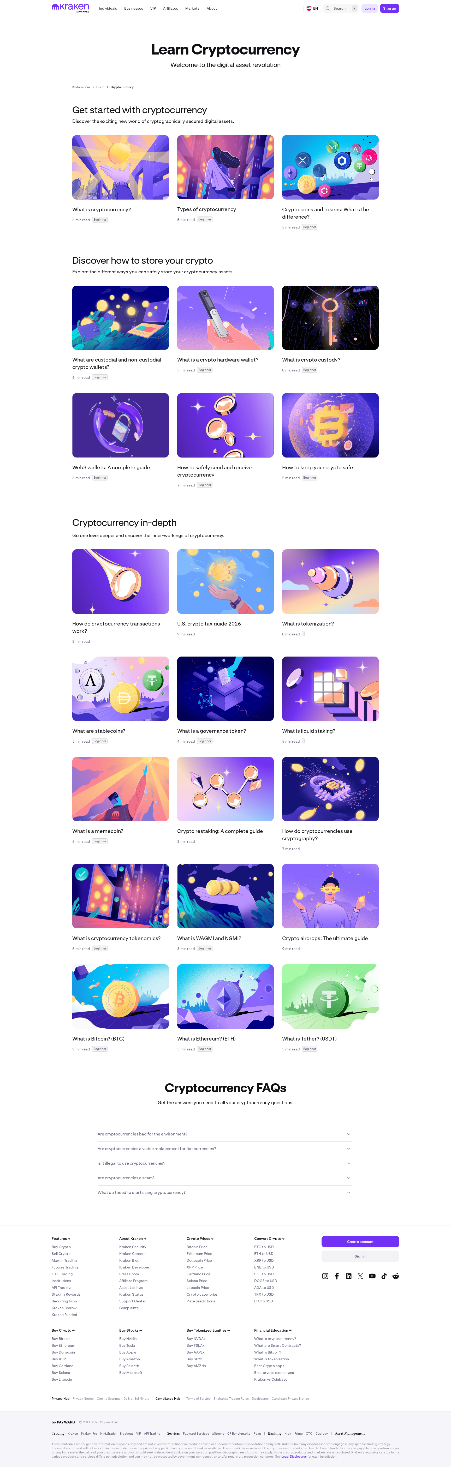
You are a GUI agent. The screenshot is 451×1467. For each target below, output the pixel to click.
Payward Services (196, 1434)
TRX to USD (264, 1294)
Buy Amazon (129, 1359)
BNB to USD (264, 1267)
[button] (108, 8)
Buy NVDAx (196, 1338)
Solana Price (197, 1280)
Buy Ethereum (63, 1345)
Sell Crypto (61, 1253)
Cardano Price (198, 1274)
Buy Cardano (62, 1365)
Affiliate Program (133, 1280)
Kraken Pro (89, 1434)
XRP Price (195, 1267)
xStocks (218, 1434)
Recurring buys (64, 1301)
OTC (309, 1434)
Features (61, 1238)
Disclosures (260, 1399)
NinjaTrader (108, 1434)
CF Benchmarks (238, 1434)
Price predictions (201, 1301)
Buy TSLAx (196, 1345)
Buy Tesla (127, 1345)
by (63, 1422)
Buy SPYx (194, 1359)
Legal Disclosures (294, 1456)
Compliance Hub (168, 1399)
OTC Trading (62, 1274)
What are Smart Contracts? (277, 1345)
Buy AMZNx (196, 1365)
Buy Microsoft (131, 1372)
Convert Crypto (269, 1238)
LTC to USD (263, 1301)
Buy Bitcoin (61, 1338)
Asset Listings (131, 1287)
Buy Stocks (130, 1330)
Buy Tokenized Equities (208, 1330)
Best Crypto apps (269, 1365)
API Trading (61, 1287)
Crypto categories (202, 1294)
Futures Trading (65, 1267)
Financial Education (273, 1330)
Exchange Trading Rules (231, 1399)
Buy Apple (127, 1352)
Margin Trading (64, 1260)
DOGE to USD (265, 1280)
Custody (322, 1434)
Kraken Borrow (64, 1308)
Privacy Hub (60, 1399)
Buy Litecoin (62, 1379)
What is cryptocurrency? (275, 1338)
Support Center (132, 1301)
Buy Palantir (129, 1365)
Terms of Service (198, 1399)
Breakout (126, 1434)
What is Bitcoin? (267, 1352)
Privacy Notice (83, 1399)
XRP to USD (264, 1260)
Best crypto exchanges (274, 1372)
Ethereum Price (199, 1253)
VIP (138, 1434)
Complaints (129, 1308)
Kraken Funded (64, 1314)
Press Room (129, 1274)
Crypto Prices (200, 1238)
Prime (298, 1434)
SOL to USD (264, 1274)
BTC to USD (264, 1246)
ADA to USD (264, 1287)
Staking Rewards (66, 1294)
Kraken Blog (129, 1260)
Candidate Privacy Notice (290, 1399)
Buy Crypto (61, 1246)
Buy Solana (61, 1372)
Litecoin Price (198, 1287)
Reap (257, 1434)
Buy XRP (59, 1359)
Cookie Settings (108, 1399)
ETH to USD (264, 1253)
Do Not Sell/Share (136, 1399)
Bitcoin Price (197, 1246)
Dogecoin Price (199, 1260)
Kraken (73, 1434)
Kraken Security (132, 1246)
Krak (287, 1434)
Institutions (61, 1280)
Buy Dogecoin (63, 1352)
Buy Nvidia (128, 1338)
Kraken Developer (134, 1267)
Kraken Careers (132, 1253)
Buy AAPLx (196, 1352)
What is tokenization (271, 1359)
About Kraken (132, 1238)
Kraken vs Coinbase (270, 1379)
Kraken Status (131, 1294)
